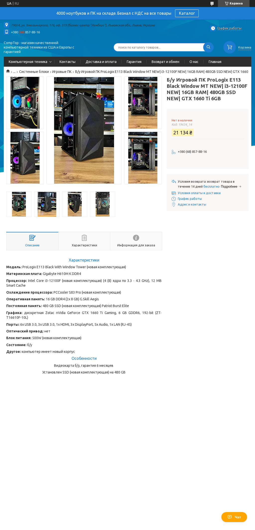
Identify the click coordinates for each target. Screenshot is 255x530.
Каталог (187, 13)
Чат (238, 517)
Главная (215, 61)
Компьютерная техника (28, 61)
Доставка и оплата (101, 61)
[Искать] (208, 47)
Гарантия (134, 61)
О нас (194, 61)
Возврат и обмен (165, 61)
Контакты (67, 61)
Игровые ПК (61, 72)
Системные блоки (34, 72)
